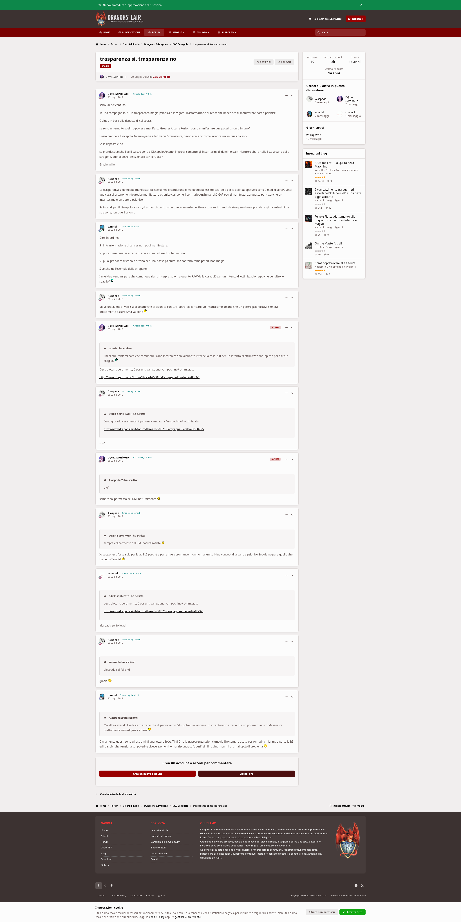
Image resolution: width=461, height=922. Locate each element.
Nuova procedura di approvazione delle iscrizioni (132, 5)
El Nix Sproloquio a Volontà (341, 266)
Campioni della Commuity (165, 841)
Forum (104, 841)
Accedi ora (246, 773)
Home (104, 830)
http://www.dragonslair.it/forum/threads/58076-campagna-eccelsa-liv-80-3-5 (153, 611)
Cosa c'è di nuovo (161, 836)
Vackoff (319, 170)
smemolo (113, 573)
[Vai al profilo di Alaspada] (102, 180)
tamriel (112, 226)
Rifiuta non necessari (322, 912)
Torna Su (358, 805)
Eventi (154, 859)
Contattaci (136, 895)
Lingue (102, 895)
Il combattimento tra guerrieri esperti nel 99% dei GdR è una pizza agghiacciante (338, 193)
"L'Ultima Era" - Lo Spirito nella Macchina (334, 164)
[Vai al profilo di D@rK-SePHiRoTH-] (102, 77)
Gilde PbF (106, 847)
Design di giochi (334, 200)
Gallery (105, 865)
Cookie (150, 895)
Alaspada (113, 178)
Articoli (104, 836)
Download (106, 859)
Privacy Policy (119, 895)
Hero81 (319, 200)
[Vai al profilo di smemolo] (102, 575)
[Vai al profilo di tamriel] (102, 228)
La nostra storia (159, 830)
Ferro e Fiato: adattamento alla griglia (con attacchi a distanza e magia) (336, 220)
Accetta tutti (354, 912)
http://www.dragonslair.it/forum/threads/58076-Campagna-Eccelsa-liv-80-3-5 (149, 377)
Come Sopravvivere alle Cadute (335, 263)
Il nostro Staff (158, 847)
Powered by (348, 895)
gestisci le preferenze (188, 917)
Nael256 (319, 266)
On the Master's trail (328, 243)
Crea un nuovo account (147, 773)
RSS (162, 895)
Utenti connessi (159, 853)
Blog (103, 853)
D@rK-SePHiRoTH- (116, 76)
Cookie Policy (156, 917)
